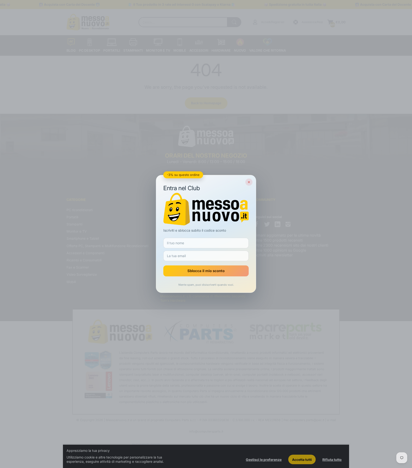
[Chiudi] (248, 182)
